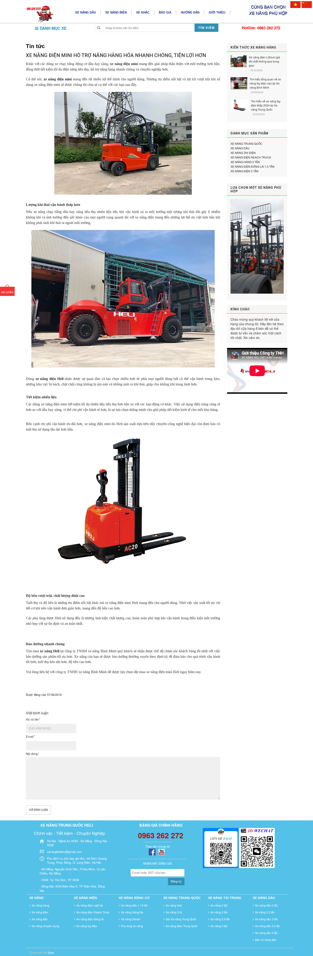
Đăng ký (176, 881)
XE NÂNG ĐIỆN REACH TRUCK (251, 157)
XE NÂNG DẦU (240, 148)
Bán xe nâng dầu (265, 940)
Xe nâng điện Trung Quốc (182, 926)
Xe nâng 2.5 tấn (220, 919)
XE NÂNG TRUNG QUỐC (246, 143)
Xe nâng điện (40, 912)
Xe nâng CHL (174, 912)
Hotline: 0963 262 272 (261, 27)
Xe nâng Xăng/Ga (132, 912)
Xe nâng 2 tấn (219, 905)
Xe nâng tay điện (86, 926)
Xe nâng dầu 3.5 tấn (267, 926)
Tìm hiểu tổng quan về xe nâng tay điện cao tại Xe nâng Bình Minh (265, 83)
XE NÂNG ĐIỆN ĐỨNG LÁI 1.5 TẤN (253, 166)
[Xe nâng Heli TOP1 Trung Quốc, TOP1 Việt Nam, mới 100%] (39, 14)
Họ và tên (33, 719)
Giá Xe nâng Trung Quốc (181, 919)
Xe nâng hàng (40, 905)
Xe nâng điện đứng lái (90, 919)
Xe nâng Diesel (130, 919)
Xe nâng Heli (174, 905)
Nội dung (32, 754)
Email (30, 737)
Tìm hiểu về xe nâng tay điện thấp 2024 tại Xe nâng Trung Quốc (265, 105)
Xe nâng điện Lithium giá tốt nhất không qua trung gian (264, 61)
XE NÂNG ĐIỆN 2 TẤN (244, 171)
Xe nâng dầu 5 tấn (266, 933)
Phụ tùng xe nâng (132, 926)
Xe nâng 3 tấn (219, 912)
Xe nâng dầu (40, 919)
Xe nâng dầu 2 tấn (266, 905)
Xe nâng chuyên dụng (45, 926)
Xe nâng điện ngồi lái (89, 905)
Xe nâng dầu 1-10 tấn (134, 905)
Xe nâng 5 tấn (219, 926)
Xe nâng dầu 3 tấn (266, 919)
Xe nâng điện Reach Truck (92, 912)
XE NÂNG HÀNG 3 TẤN (245, 162)
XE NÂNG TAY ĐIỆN (243, 153)
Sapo (51, 952)
